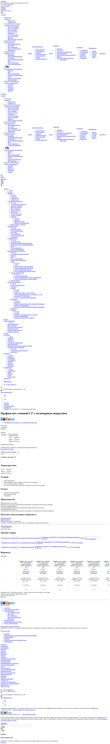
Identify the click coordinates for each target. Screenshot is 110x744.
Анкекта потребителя (7, 679)
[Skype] (9, 713)
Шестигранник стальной (15, 39)
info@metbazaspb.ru (6, 392)
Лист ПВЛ (11, 45)
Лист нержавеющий (14, 73)
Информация (92, 48)
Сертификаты (84, 52)
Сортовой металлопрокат (11, 25)
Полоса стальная (13, 31)
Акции (51, 53)
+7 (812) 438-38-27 (7, 4)
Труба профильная (13, 62)
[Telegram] (14, 419)
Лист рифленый (12, 47)
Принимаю (4, 723)
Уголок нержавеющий (14, 78)
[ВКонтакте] (2, 419)
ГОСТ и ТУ (60, 50)
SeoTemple (25, 714)
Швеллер (10, 38)
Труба (9, 77)
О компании (83, 50)
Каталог (3, 14)
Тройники (11, 89)
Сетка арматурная (13, 34)
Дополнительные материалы (65, 58)
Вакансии (83, 56)
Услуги (3, 666)
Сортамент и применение (64, 52)
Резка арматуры (40, 49)
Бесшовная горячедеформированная (15, 55)
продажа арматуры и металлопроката (24, 710)
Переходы (11, 87)
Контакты (102, 53)
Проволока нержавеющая (15, 75)
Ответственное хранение (40, 51)
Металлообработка (37, 46)
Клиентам (56, 46)
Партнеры (83, 53)
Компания (80, 47)
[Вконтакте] (5, 396)
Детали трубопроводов (11, 83)
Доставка (59, 49)
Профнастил (11, 50)
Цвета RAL (63, 59)
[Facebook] (5, 398)
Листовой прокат (9, 42)
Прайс (30, 53)
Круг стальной (12, 30)
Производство (5, 685)
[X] (4, 419)
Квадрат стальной (13, 28)
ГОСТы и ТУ (4, 680)
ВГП (9, 61)
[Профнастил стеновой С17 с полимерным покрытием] (20, 422)
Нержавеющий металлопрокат (13, 69)
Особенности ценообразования (10, 683)
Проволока (11, 33)
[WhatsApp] (11, 419)
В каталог (3, 742)
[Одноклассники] (7, 419)
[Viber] (9, 419)
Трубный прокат (9, 53)
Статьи (94, 54)
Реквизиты (83, 58)
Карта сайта (4, 711)
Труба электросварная (14, 64)
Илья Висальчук (5, 519)
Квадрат (10, 70)
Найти (2, 727)
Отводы (10, 86)
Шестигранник (12, 80)
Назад (11, 190)
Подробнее (79, 542)
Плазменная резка (41, 54)
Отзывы (82, 55)
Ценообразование (62, 53)
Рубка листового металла (8, 672)
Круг (9, 72)
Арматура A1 (12, 21)
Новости (94, 52)
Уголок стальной (13, 36)
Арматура (7, 19)
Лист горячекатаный (14, 44)
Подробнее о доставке (7, 449)
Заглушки (10, 84)
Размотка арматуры (41, 59)
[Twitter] (5, 400)
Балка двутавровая (13, 27)
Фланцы (10, 91)
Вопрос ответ (94, 56)
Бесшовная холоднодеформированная (15, 58)
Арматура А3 (12, 22)
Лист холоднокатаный (14, 48)
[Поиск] (2, 13)
